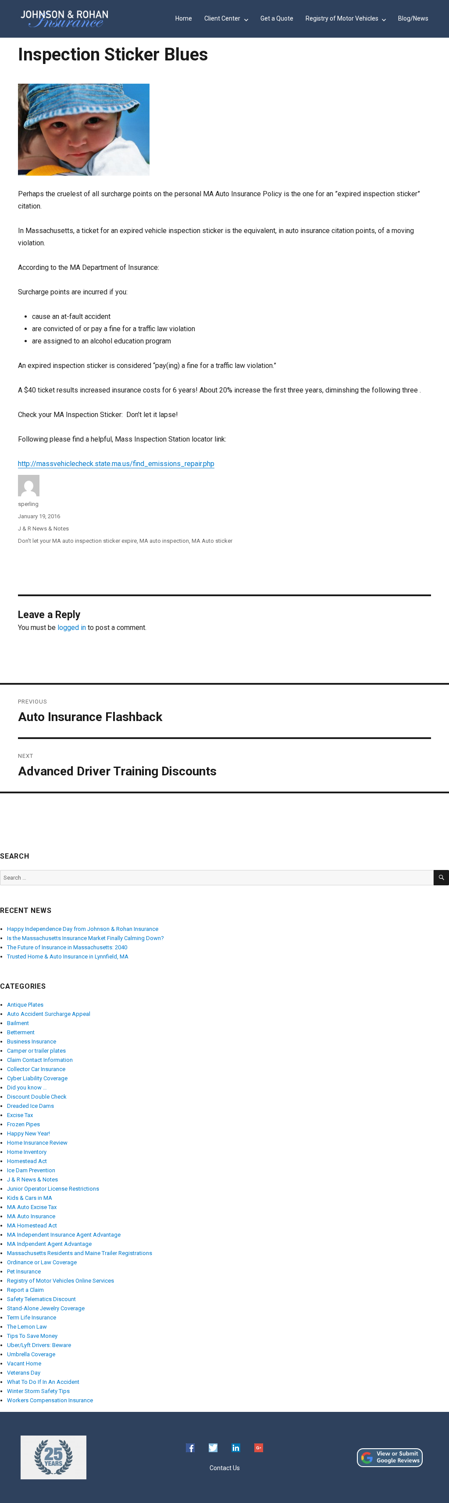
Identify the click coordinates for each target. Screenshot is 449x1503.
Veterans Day (23, 1372)
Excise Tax (20, 1115)
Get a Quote (276, 18)
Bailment (18, 1023)
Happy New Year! (28, 1133)
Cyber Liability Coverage (37, 1078)
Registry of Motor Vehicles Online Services (60, 1280)
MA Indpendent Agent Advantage (49, 1244)
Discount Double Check (37, 1096)
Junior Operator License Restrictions (53, 1188)
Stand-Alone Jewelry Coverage (46, 1308)
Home (183, 18)
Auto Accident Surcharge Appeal (48, 1014)
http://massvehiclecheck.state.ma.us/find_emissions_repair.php (116, 464)
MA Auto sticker (212, 541)
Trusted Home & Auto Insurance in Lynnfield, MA (67, 956)
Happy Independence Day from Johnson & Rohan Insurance (82, 929)
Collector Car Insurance (36, 1069)
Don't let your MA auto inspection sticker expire (77, 541)
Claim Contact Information (40, 1060)
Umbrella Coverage (31, 1354)
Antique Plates (25, 1004)
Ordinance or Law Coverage (42, 1262)
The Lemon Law (27, 1326)
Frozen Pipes (23, 1124)
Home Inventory (26, 1152)
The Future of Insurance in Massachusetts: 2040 (67, 947)
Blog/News (413, 18)
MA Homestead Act (32, 1225)
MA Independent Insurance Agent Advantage (64, 1234)
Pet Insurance (24, 1271)
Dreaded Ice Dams (30, 1106)
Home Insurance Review (37, 1142)
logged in (71, 627)
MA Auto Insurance (31, 1216)
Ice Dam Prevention (31, 1170)
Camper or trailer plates (36, 1050)
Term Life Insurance (31, 1317)
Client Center (222, 18)
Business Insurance (31, 1041)
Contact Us (225, 1467)
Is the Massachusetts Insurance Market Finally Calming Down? (85, 938)
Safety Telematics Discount (41, 1299)
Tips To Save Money (32, 1336)
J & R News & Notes (43, 528)
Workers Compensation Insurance (50, 1400)
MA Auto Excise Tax (32, 1207)
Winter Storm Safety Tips (38, 1391)
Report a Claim (25, 1290)
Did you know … (27, 1087)
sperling (28, 504)
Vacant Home (24, 1363)
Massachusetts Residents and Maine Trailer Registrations (79, 1253)
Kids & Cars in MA (29, 1198)
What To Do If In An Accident (43, 1382)
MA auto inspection (164, 541)
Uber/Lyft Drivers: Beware (39, 1345)
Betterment (21, 1032)
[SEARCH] (441, 877)
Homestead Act (27, 1161)
